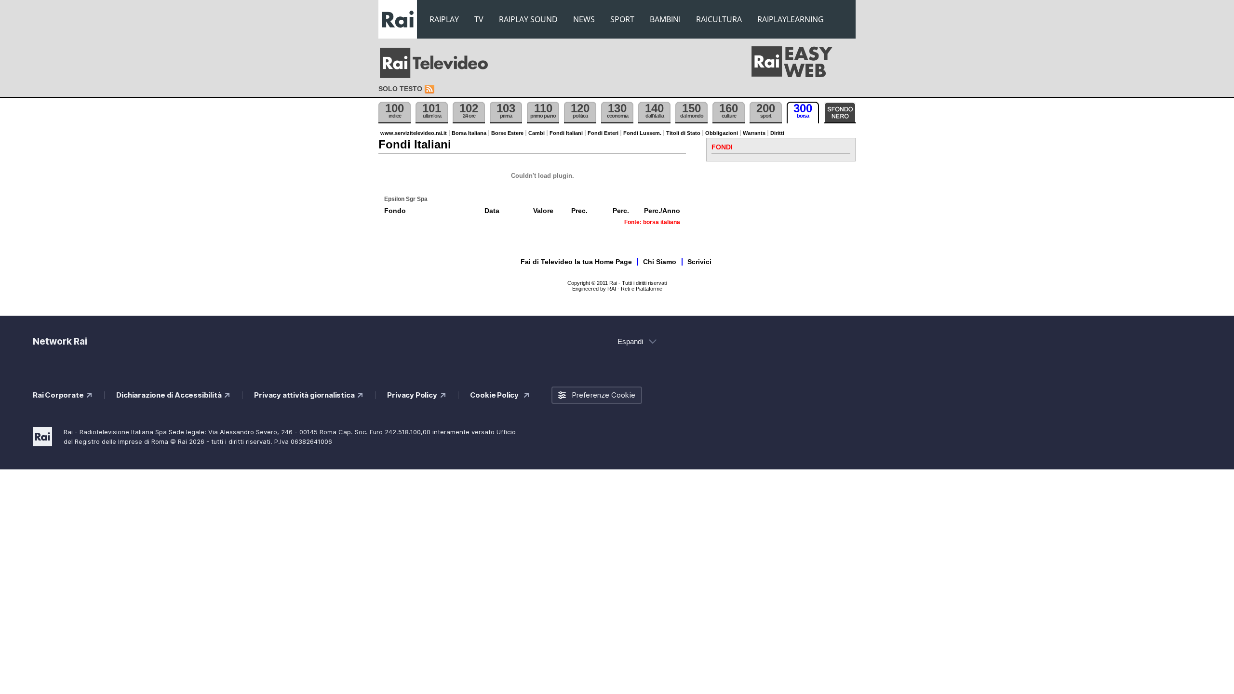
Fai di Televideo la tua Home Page (576, 262)
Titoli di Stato (683, 133)
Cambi (536, 133)
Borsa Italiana (469, 133)
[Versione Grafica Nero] (840, 112)
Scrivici (699, 262)
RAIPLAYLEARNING (790, 19)
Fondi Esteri (603, 133)
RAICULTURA (719, 19)
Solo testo (400, 89)
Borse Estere (507, 133)
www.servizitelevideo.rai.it (413, 133)
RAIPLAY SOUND (528, 19)
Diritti (777, 133)
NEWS (584, 19)
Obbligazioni (721, 133)
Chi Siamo (659, 262)
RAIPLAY (444, 19)
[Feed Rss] (430, 89)
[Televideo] (438, 63)
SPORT (622, 19)
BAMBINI (665, 19)
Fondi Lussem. (642, 133)
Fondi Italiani (566, 133)
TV (478, 19)
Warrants (754, 133)
